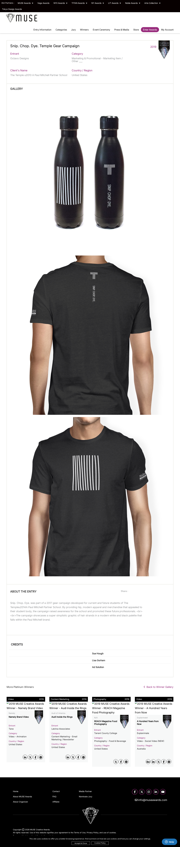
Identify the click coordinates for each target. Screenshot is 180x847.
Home (15, 791)
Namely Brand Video (19, 717)
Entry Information (42, 29)
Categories (61, 29)
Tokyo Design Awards (12, 9)
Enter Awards (150, 29)
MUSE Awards (24, 3)
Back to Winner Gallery (159, 686)
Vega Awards (43, 3)
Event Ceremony (101, 29)
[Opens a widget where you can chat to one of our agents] (169, 842)
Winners (84, 29)
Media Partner (85, 791)
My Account (167, 29)
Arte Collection (151, 3)
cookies (112, 832)
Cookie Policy (100, 843)
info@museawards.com (152, 800)
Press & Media (121, 29)
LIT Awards (113, 3)
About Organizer (20, 802)
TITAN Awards (78, 3)
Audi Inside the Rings (62, 717)
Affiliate (55, 802)
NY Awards (96, 3)
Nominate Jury (85, 796)
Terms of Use (80, 832)
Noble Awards (131, 3)
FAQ (54, 796)
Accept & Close (81, 843)
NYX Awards (59, 3)
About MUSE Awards (22, 796)
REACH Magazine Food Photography (105, 722)
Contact (56, 791)
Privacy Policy (92, 832)
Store (136, 29)
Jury (73, 29)
